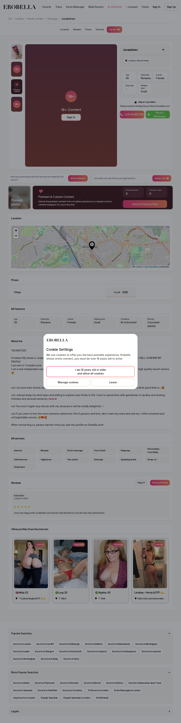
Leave (113, 382)
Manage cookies (68, 382)
